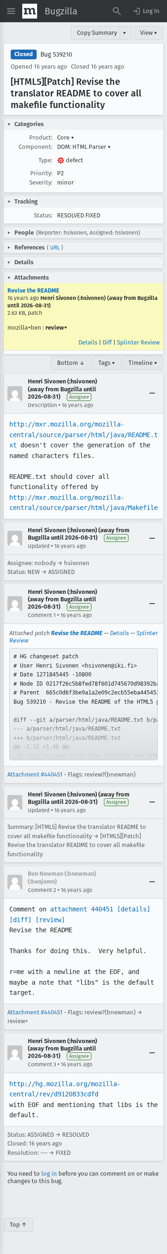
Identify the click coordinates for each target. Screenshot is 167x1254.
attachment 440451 (81, 909)
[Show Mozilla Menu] (29, 11)
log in (49, 1173)
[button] (145, 11)
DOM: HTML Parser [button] (84, 146)
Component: (35, 146)
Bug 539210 (56, 54)
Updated (39, 546)
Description (42, 405)
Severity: (40, 182)
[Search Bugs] (116, 11)
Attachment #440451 (35, 774)
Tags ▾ (106, 362)
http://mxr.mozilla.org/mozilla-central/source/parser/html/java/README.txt (83, 434)
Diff (107, 342)
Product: (40, 137)
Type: (45, 160)
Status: (43, 215)
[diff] (20, 919)
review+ (56, 327)
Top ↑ (18, 1224)
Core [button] (65, 137)
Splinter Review (138, 342)
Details (87, 342)
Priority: (41, 173)
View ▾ (148, 32)
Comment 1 (42, 615)
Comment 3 (42, 1064)
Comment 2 (42, 890)
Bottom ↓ (71, 362)
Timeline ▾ (142, 362)
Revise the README (33, 290)
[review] (50, 919)
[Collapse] (152, 393)
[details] (133, 909)
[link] (83, 704)
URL (55, 247)
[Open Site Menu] (11, 11)
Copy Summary (97, 32)
